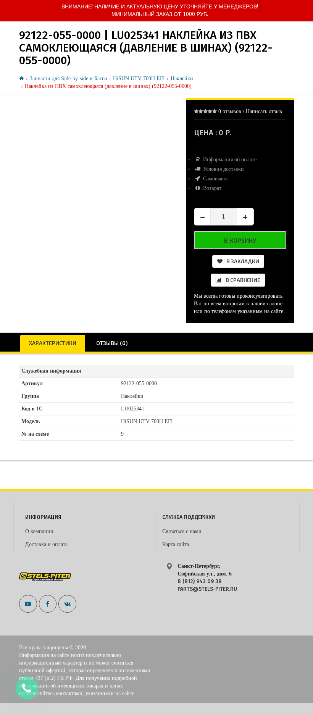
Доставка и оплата (46, 544)
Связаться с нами (182, 531)
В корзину (240, 240)
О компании (39, 531)
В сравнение (243, 280)
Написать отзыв (264, 111)
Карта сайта (175, 544)
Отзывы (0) (111, 343)
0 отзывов (229, 111)
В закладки (242, 261)
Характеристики (52, 343)
